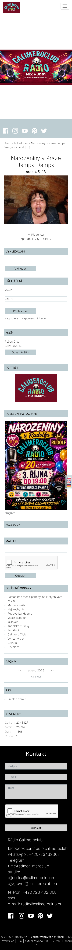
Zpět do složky (29, 238)
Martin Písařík (16, 605)
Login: (9, 289)
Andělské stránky (19, 626)
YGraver (13, 622)
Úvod (7, 143)
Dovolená (14, 647)
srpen (31, 670)
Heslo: (9, 299)
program (10, 513)
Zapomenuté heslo (34, 318)
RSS (69, 937)
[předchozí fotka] (9, 200)
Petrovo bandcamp (20, 613)
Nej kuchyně (16, 609)
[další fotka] (63, 200)
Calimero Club (17, 634)
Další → (47, 238)
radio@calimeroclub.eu (41, 903)
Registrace (11, 318)
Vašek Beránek (17, 617)
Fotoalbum (21, 143)
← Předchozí (36, 234)
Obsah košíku (20, 352)
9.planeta (13, 642)
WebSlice (8, 941)
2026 (40, 670)
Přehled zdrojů (17, 699)
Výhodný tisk (16, 638)
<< (20, 670)
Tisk (19, 941)
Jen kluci (13, 630)
